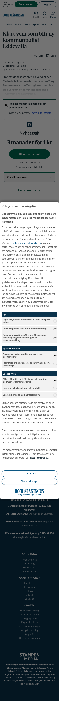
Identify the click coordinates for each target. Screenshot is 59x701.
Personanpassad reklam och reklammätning (24, 328)
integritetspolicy (39, 457)
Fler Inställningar (29, 481)
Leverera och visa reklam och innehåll (21, 388)
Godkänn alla (29, 473)
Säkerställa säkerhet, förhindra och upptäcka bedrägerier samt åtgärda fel (25, 380)
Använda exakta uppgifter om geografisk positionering (23, 355)
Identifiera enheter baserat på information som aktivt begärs (26, 364)
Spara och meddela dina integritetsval (21, 394)
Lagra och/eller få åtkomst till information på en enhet (27, 321)
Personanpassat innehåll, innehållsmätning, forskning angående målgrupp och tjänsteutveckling (24, 338)
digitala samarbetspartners (26, 243)
